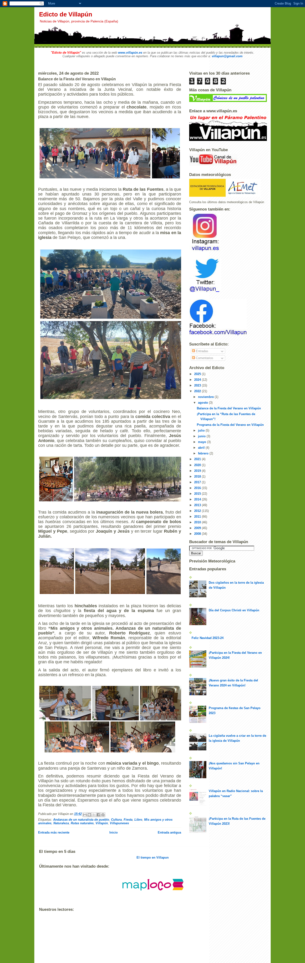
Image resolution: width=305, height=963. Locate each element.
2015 (198, 493)
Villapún (102, 823)
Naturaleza (61, 823)
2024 (198, 379)
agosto (203, 402)
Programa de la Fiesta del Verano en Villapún (230, 425)
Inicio (113, 832)
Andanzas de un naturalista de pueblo (81, 819)
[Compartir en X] (94, 814)
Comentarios (204, 358)
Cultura (116, 819)
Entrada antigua (169, 832)
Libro (138, 819)
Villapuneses (119, 823)
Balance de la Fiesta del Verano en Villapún (229, 408)
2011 (198, 516)
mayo (202, 442)
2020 (198, 465)
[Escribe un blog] (89, 814)
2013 (198, 505)
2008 (198, 534)
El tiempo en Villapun (153, 857)
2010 (198, 522)
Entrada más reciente (53, 832)
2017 (198, 482)
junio (202, 436)
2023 (198, 385)
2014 (198, 499)
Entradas (201, 351)
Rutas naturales (82, 823)
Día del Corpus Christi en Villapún (234, 610)
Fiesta (128, 819)
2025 (198, 374)
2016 (198, 488)
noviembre (206, 397)
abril (202, 447)
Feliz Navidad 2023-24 (208, 638)
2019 (198, 471)
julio (202, 430)
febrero (203, 453)
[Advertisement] (126, 958)
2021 (198, 459)
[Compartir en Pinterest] (103, 814)
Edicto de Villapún (65, 14)
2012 (198, 511)
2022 (198, 391)
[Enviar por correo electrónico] (84, 814)
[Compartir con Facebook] (98, 814)
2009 (198, 528)
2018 (198, 476)
